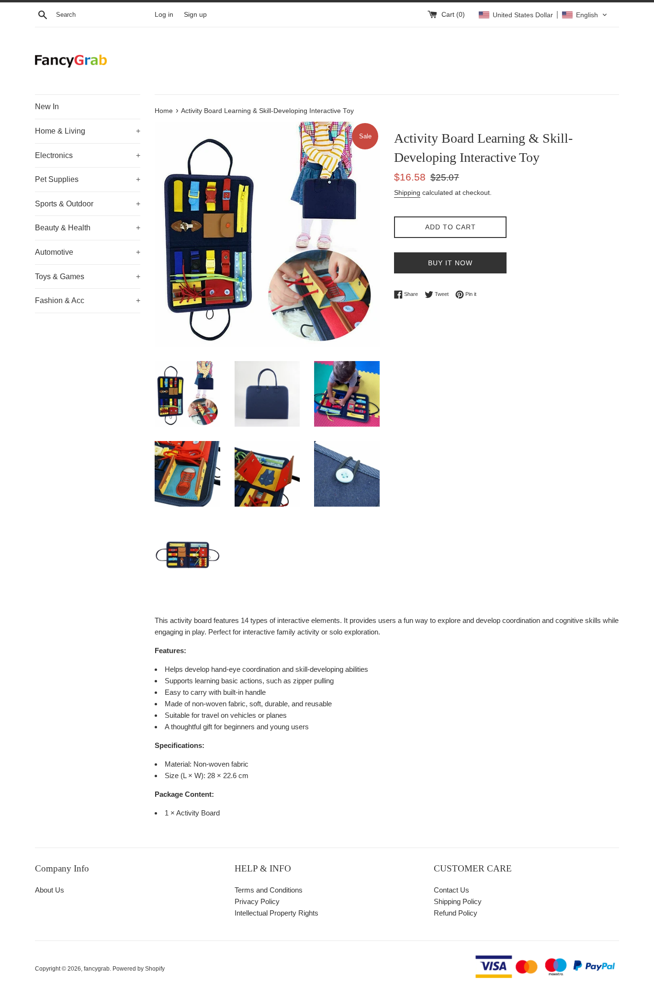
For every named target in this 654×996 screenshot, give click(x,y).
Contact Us (451, 890)
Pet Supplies (87, 179)
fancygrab (97, 968)
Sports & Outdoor (87, 204)
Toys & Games (87, 276)
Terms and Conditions (269, 890)
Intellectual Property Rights (276, 913)
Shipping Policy (458, 901)
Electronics (87, 155)
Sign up (195, 14)
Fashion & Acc (87, 300)
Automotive (87, 252)
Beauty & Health (87, 228)
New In (47, 106)
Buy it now (450, 263)
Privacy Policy (257, 901)
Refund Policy (455, 913)
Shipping (407, 192)
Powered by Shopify (139, 968)
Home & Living (87, 131)
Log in (164, 14)
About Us (49, 890)
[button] (542, 15)
